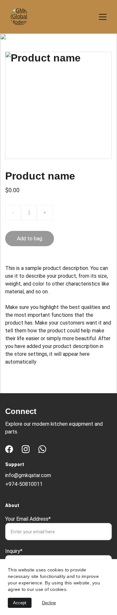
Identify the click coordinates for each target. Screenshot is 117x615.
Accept (19, 602)
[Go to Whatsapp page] (42, 449)
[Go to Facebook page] (9, 449)
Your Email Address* (28, 519)
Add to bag (29, 238)
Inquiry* (13, 551)
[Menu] (103, 17)
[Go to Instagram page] (26, 449)
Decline (49, 602)
